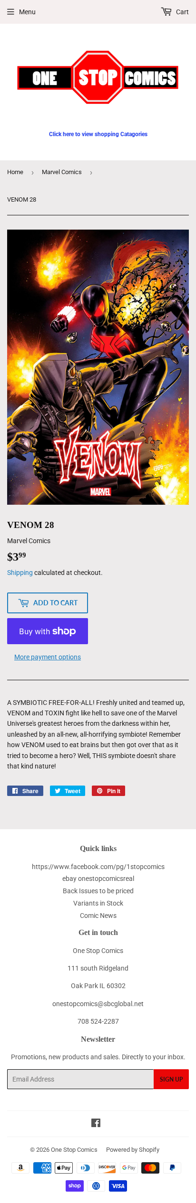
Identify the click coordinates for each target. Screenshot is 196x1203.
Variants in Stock (98, 903)
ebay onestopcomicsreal (98, 878)
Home (15, 172)
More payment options (47, 657)
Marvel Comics (62, 172)
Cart (182, 12)
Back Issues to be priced (98, 891)
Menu (27, 12)
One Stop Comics (74, 1149)
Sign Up (171, 1079)
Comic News (98, 915)
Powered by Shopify (132, 1149)
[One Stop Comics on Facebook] (96, 1124)
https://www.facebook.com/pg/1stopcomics (98, 866)
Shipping (20, 572)
